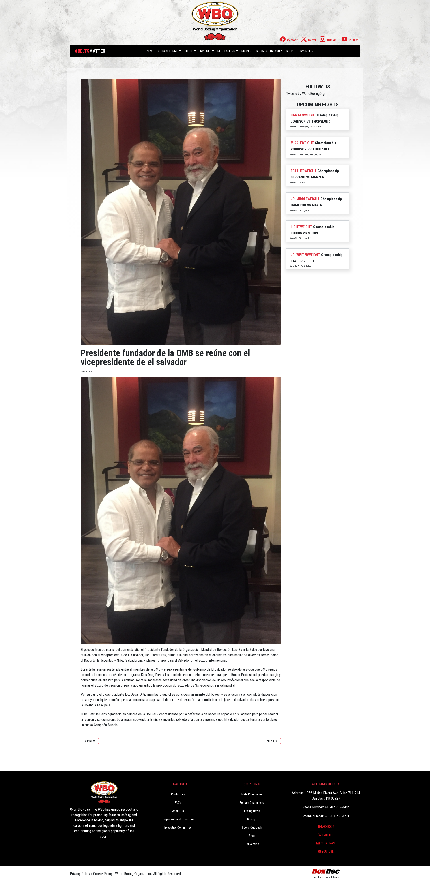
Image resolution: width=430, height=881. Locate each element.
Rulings (246, 51)
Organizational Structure (178, 819)
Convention (252, 844)
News (150, 51)
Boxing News (252, 811)
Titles (188, 51)
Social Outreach (268, 51)
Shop (289, 51)
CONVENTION (305, 51)
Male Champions (251, 794)
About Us (178, 811)
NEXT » (272, 741)
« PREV (89, 741)
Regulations (226, 51)
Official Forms (168, 51)
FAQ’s (178, 802)
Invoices (205, 51)
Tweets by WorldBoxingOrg (305, 94)
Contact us (178, 794)
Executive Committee (178, 827)
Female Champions (252, 802)
